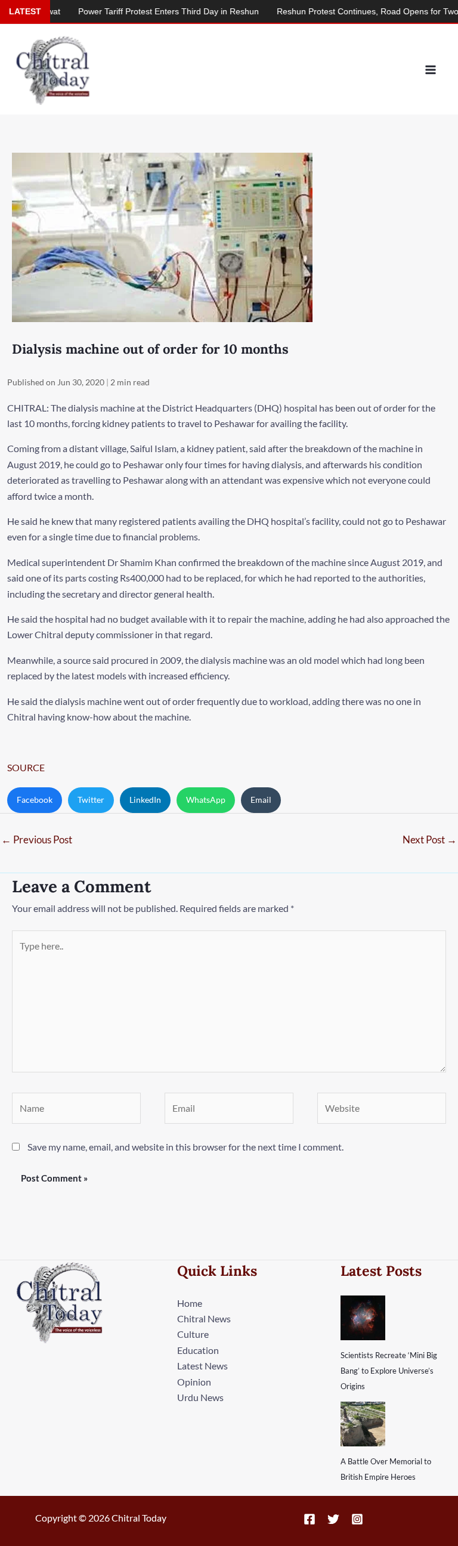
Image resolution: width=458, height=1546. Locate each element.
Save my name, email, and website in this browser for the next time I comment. (185, 1146)
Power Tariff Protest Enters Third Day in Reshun (145, 11)
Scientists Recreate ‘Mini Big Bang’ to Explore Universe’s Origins (389, 1371)
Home (189, 1303)
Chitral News (204, 1318)
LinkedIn (145, 799)
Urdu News (200, 1397)
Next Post (430, 839)
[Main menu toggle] (430, 70)
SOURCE (26, 767)
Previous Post (36, 839)
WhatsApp (205, 799)
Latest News (202, 1365)
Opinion (194, 1381)
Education (198, 1350)
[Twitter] (333, 1519)
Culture (193, 1334)
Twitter (91, 799)
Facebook (34, 799)
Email (260, 799)
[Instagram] (357, 1519)
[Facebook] (309, 1519)
